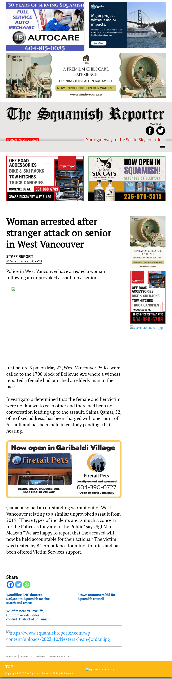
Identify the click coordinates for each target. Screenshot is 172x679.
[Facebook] (10, 584)
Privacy (40, 656)
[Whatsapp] (26, 584)
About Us (11, 656)
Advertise (26, 656)
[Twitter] (18, 584)
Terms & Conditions (60, 656)
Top (9, 667)
